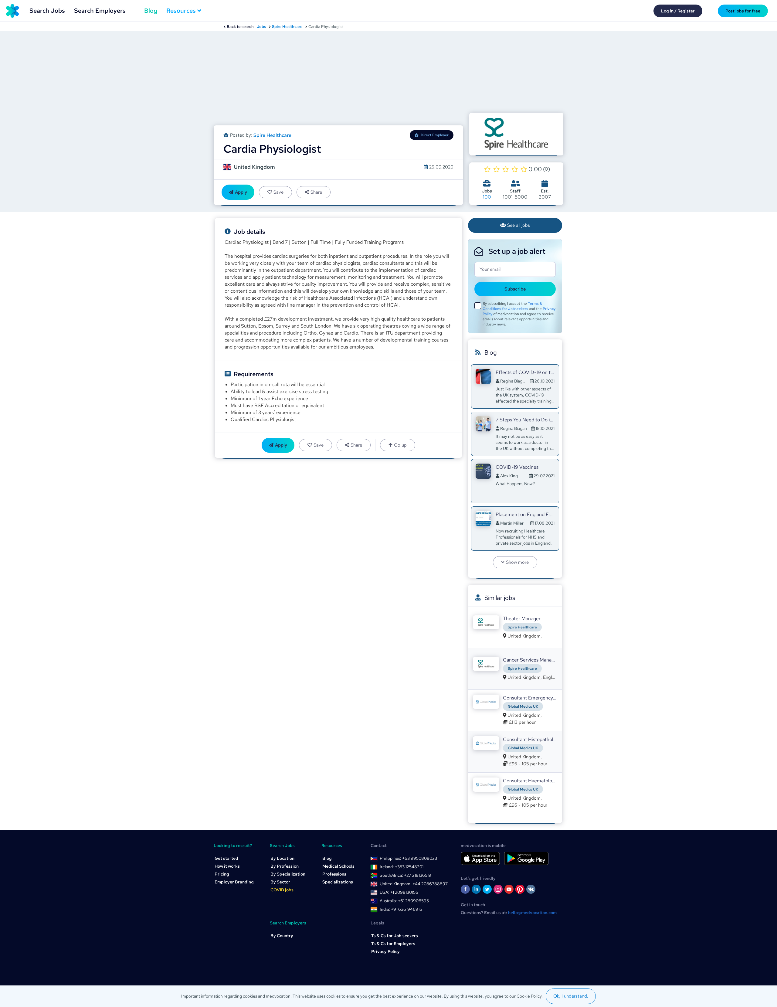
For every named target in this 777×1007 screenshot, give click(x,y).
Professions (334, 874)
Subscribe (515, 289)
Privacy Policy (385, 951)
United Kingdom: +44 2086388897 (414, 883)
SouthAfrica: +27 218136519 (405, 875)
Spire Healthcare (287, 26)
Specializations (337, 882)
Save (278, 192)
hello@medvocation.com (532, 912)
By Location (282, 858)
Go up (400, 445)
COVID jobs (281, 890)
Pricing (222, 874)
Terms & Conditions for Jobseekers (512, 306)
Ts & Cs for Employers (393, 943)
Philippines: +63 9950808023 (408, 858)
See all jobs (518, 225)
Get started (226, 858)
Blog (150, 11)
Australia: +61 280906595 (404, 900)
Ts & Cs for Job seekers (394, 935)
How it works (227, 866)
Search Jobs (47, 11)
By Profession (284, 866)
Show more (517, 562)
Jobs (261, 26)
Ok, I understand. (570, 996)
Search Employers (100, 11)
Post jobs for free (742, 11)
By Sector (280, 882)
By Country (281, 935)
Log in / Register (678, 11)
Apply (241, 192)
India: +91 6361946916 (401, 909)
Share (316, 192)
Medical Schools (338, 866)
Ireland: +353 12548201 (401, 866)
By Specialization (287, 874)
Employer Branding (234, 882)
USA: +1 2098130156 (399, 892)
